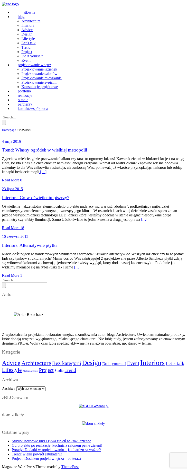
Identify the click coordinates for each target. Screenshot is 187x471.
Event (133, 363)
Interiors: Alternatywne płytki (29, 245)
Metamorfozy (30, 371)
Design (91, 362)
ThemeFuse (70, 467)
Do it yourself (114, 363)
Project (46, 370)
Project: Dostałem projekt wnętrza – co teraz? (46, 458)
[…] (43, 172)
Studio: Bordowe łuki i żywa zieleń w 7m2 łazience (51, 441)
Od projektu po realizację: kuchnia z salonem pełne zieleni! (57, 445)
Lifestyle (12, 370)
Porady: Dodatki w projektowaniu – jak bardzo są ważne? (56, 450)
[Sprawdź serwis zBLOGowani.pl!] (94, 406)
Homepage (9, 130)
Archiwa (8, 388)
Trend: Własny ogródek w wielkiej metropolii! (45, 149)
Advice (11, 362)
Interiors (152, 362)
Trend (70, 370)
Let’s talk (175, 363)
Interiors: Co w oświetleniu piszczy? (35, 197)
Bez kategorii (66, 363)
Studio (59, 371)
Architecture (36, 363)
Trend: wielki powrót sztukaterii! (37, 454)
